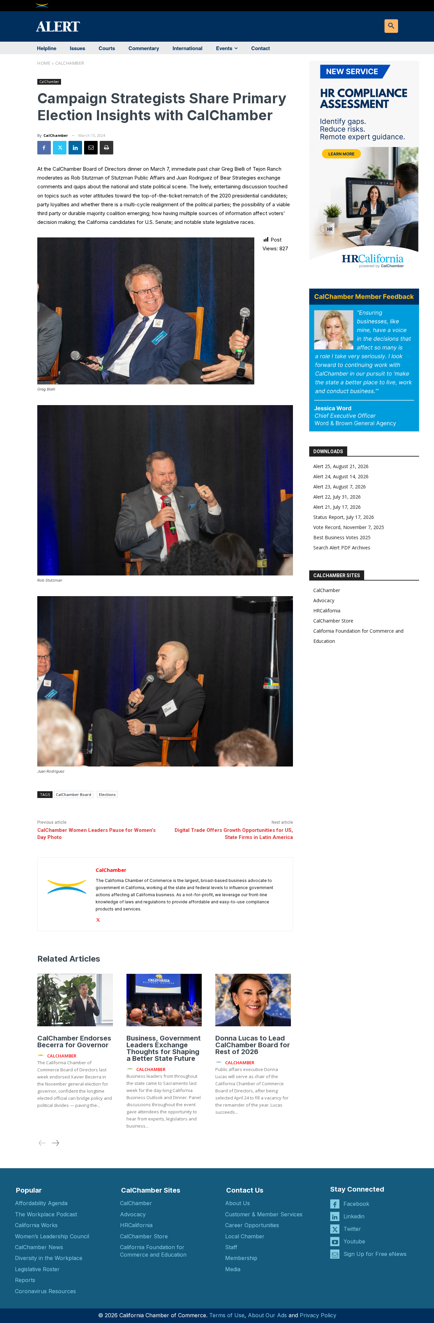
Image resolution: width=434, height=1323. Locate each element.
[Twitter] (59, 147)
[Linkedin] (75, 147)
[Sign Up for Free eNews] (334, 1254)
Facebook (356, 1203)
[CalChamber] (67, 894)
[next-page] (55, 1143)
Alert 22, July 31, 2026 (337, 496)
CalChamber (69, 63)
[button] (391, 26)
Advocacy (323, 600)
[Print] (106, 147)
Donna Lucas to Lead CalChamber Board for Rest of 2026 (252, 1045)
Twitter (352, 1228)
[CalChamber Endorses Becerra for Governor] (75, 1000)
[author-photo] (41, 1055)
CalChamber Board (73, 794)
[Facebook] (44, 147)
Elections (107, 794)
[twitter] (98, 918)
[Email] (91, 147)
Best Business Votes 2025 (342, 537)
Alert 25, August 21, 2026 (341, 466)
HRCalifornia (326, 610)
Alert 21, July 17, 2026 (337, 507)
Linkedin (353, 1216)
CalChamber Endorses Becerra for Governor (74, 1041)
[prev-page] (42, 1143)
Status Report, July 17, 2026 (343, 517)
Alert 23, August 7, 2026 (339, 486)
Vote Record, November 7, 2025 (348, 527)
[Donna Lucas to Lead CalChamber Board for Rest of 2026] (253, 1000)
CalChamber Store (333, 620)
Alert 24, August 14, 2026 (341, 476)
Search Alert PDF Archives (341, 547)
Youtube (354, 1241)
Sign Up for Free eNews (375, 1254)
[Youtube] (334, 1241)
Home (44, 63)
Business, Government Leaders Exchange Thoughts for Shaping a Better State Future (163, 1048)
